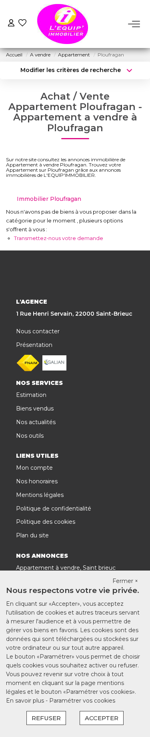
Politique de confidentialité (53, 508)
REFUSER (46, 718)
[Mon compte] (11, 23)
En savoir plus (26, 700)
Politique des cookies (45, 521)
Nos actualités (36, 422)
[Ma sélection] (22, 23)
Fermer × (125, 581)
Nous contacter (38, 331)
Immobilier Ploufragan (49, 198)
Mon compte (34, 467)
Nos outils (30, 435)
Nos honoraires (37, 481)
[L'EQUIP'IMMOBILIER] (62, 24)
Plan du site (32, 535)
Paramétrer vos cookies (82, 700)
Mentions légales (40, 495)
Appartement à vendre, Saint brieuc (66, 567)
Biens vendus (35, 408)
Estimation (31, 395)
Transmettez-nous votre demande (58, 238)
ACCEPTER (101, 718)
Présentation (34, 344)
